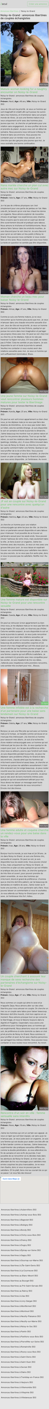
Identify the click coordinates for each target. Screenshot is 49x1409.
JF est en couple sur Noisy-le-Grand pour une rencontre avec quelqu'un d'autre (23, 504)
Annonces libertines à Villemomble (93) (18, 1387)
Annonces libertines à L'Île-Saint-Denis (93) (20, 1265)
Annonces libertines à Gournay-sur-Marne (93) (22, 1260)
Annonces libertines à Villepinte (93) (17, 1392)
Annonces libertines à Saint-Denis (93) (18, 1357)
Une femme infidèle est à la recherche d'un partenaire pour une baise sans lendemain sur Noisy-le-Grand (24, 711)
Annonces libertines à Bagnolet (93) (17, 1220)
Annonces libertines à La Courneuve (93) (19, 1270)
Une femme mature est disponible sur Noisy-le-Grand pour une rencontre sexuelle (24, 602)
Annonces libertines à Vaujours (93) (17, 1382)
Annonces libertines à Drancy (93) (16, 1240)
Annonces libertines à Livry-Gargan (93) (19, 1301)
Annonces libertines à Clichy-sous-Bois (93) (21, 1235)
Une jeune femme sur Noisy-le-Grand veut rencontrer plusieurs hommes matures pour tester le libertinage (24, 399)
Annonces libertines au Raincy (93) (16, 1291)
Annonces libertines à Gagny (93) (16, 1255)
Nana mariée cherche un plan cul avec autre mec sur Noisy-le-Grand (24, 187)
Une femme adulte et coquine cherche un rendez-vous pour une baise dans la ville (24, 833)
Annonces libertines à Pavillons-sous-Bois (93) (22, 1336)
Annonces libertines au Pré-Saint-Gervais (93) (21, 1286)
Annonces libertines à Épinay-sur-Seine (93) (21, 1250)
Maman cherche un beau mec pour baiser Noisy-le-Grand (22, 298)
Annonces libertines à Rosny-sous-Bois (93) (21, 1352)
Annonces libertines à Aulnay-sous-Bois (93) (21, 1214)
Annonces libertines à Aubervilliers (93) (18, 1209)
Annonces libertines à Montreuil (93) (17, 1311)
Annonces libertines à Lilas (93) (15, 1296)
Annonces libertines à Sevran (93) (16, 1367)
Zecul (4, 3)
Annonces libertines (9, 11)
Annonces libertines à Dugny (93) (16, 1245)
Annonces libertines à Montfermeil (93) (18, 1306)
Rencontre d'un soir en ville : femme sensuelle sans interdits (23, 1114)
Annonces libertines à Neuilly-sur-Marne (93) (21, 1321)
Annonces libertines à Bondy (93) (16, 1230)
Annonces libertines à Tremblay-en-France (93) (22, 1377)
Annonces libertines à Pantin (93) (16, 1331)
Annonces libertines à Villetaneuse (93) (18, 1397)
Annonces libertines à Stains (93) (16, 1372)
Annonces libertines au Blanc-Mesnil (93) (19, 1275)
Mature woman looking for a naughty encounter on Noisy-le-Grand (24, 90)
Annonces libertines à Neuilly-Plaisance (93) (21, 1316)
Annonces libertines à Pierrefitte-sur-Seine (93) (22, 1341)
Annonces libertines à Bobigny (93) (16, 1225)
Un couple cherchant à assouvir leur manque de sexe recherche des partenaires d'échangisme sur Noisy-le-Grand (24, 981)
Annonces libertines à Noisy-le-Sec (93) (19, 1326)
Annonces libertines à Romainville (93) (18, 1347)
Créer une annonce (38, 4)
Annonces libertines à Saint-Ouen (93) (18, 1362)
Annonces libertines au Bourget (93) (17, 1281)
